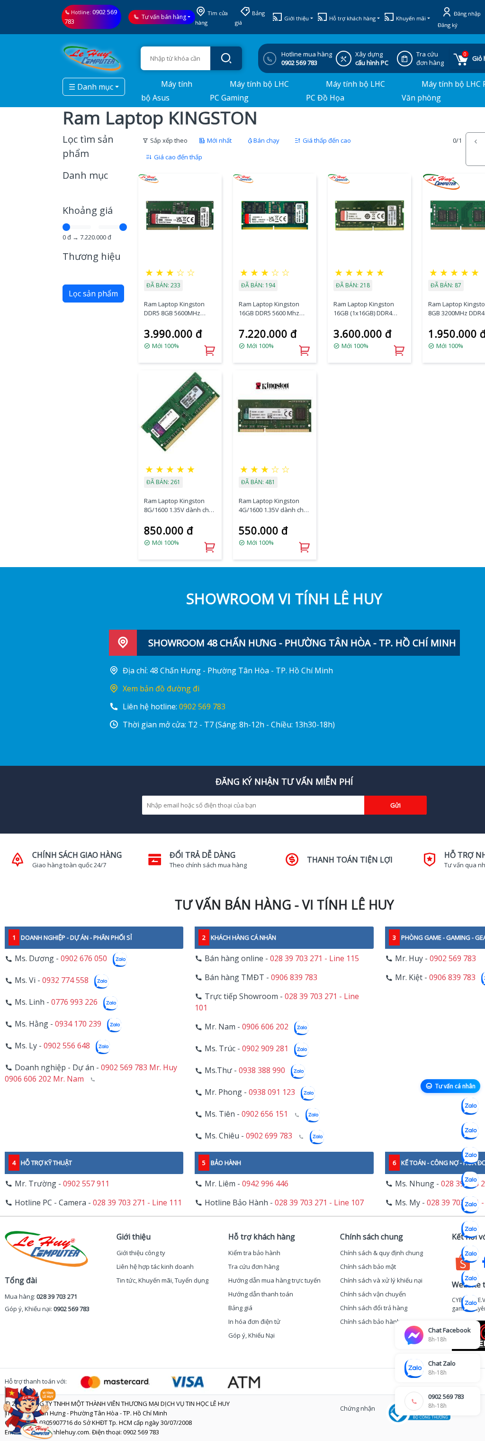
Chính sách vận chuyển (373, 1294)
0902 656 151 (265, 1114)
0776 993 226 (74, 1002)
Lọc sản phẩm (93, 293)
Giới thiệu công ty (141, 1252)
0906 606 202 (265, 1027)
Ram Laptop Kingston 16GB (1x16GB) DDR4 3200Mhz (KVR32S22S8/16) (363, 309)
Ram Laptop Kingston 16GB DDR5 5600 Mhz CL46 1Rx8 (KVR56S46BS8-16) (269, 309)
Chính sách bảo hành (370, 1321)
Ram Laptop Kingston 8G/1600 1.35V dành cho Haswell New (178, 505)
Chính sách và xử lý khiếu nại (381, 1280)
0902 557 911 (86, 1183)
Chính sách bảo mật (368, 1266)
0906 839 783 (294, 977)
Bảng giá (240, 1307)
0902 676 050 (84, 959)
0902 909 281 (265, 1049)
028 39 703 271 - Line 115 (314, 958)
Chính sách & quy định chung (381, 1252)
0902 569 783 (202, 706)
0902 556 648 (67, 1046)
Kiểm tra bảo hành (254, 1252)
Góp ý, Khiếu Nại (251, 1335)
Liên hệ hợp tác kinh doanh (155, 1266)
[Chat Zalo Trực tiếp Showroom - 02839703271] (469, 1155)
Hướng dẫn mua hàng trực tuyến (274, 1280)
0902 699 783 (269, 1136)
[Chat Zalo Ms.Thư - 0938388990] (469, 1229)
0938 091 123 (272, 1092)
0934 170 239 (78, 1024)
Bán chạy (266, 140)
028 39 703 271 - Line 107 (319, 1202)
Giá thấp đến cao (326, 140)
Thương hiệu (92, 256)
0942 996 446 (265, 1183)
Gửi (395, 805)
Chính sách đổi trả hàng (373, 1307)
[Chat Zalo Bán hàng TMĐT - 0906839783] (469, 1130)
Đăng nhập (466, 13)
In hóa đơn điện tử (254, 1321)
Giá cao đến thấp (177, 157)
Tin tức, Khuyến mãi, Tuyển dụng (162, 1280)
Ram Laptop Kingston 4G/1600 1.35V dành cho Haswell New (273, 505)
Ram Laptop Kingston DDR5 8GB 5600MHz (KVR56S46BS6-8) (174, 309)
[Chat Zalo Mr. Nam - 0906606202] (469, 1180)
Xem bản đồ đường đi (161, 688)
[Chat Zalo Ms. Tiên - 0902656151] (469, 1278)
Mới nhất (219, 140)
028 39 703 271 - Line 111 (137, 1202)
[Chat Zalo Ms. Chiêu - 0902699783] (469, 1303)
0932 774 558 (65, 980)
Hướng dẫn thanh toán (260, 1294)
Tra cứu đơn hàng (253, 1266)
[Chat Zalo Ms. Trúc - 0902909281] (469, 1204)
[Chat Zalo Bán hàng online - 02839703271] (469, 1106)
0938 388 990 (262, 1070)
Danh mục (85, 175)
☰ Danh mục (91, 87)
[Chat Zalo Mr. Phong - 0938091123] (469, 1254)
